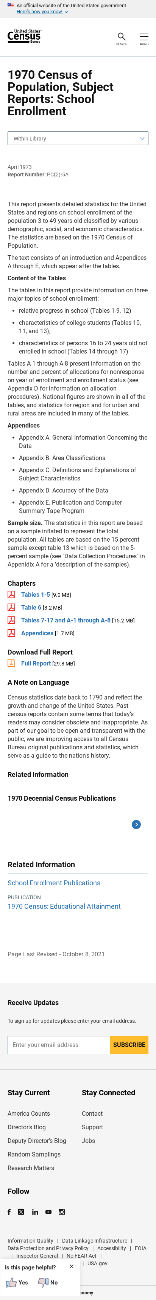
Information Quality (30, 1241)
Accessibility (111, 1248)
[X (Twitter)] (21, 1212)
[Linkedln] (35, 1212)
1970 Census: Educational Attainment (64, 906)
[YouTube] (48, 1212)
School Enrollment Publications (54, 883)
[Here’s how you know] (78, 9)
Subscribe (129, 1044)
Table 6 (31, 607)
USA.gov (97, 1263)
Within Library (30, 139)
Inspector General (37, 1256)
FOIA (141, 1248)
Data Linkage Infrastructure (94, 1241)
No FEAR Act (82, 1256)
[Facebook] (11, 1212)
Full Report (36, 663)
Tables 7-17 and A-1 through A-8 (66, 620)
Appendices (37, 633)
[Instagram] (61, 1212)
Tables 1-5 (35, 594)
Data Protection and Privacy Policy (48, 1248)
